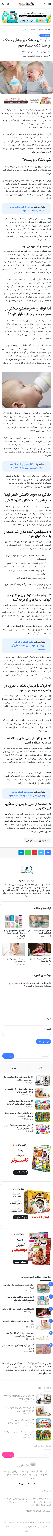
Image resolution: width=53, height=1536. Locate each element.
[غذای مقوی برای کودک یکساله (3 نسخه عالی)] (14, 950)
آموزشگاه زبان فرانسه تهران (38, 1382)
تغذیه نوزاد (42, 842)
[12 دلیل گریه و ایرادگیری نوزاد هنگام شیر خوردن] (41, 1362)
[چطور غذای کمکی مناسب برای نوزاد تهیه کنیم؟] (38, 923)
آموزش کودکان (37, 30)
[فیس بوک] (48, 854)
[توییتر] (41, 854)
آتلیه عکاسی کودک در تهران (16, 1382)
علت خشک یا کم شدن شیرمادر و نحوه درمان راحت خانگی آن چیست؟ (28, 647)
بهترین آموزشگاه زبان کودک (38, 1379)
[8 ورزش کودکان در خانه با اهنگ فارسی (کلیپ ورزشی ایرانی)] (42, 1133)
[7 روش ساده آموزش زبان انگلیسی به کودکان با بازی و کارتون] (42, 1097)
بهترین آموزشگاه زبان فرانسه (37, 1385)
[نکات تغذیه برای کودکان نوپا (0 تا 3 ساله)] (38, 950)
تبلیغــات (31, 1500)
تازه (40, 1072)
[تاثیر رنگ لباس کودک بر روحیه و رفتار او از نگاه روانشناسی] (42, 1121)
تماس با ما (23, 1500)
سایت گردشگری (20, 1385)
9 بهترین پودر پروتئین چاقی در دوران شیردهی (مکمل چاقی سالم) (14, 934)
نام (47, 1020)
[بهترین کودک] (26, 4)
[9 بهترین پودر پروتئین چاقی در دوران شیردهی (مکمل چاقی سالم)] (14, 923)
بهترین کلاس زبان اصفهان (17, 1379)
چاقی (29, 842)
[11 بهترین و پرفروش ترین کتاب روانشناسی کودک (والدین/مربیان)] (42, 1109)
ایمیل (46, 1029)
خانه (47, 30)
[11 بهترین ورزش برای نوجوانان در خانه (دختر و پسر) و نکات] (42, 1085)
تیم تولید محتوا (42, 52)
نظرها (13, 1072)
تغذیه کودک (26, 30)
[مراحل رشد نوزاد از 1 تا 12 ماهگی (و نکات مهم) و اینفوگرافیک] (41, 1349)
